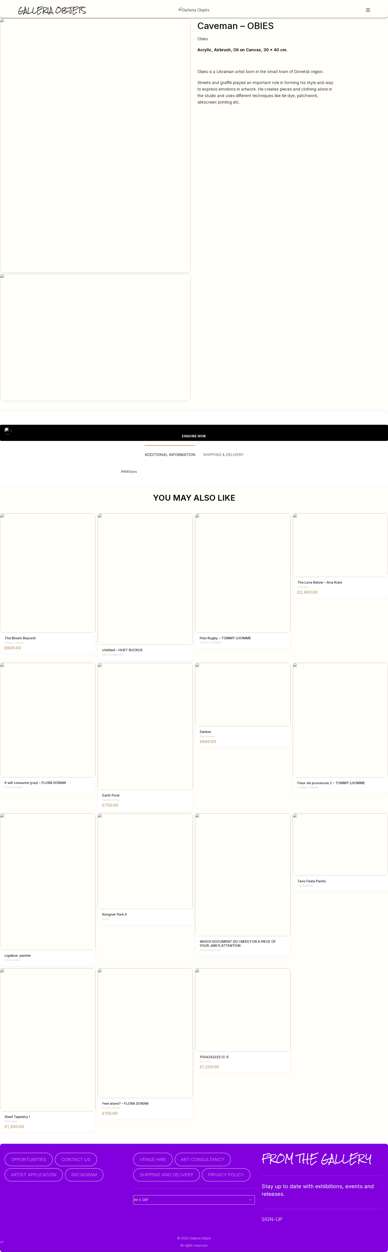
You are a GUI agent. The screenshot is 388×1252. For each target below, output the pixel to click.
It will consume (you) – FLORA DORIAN (35, 783)
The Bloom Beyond (19, 638)
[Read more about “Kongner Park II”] (189, 821)
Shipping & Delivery (223, 454)
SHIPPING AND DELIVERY (166, 1174)
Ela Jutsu (205, 1061)
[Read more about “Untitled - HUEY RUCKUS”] (189, 521)
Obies (202, 38)
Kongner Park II (114, 914)
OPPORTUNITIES (28, 1159)
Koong (105, 919)
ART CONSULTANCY (202, 1159)
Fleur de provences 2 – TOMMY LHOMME (331, 783)
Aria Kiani (302, 587)
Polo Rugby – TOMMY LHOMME (225, 638)
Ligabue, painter (17, 955)
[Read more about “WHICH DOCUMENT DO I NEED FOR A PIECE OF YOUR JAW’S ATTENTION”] (287, 821)
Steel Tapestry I (17, 1117)
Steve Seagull (207, 736)
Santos (205, 732)
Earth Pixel (110, 795)
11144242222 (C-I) (214, 1057)
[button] (92, 521)
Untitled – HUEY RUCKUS (122, 650)
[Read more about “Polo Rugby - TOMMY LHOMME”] (287, 521)
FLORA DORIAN (13, 787)
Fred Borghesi (12, 960)
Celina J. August (13, 642)
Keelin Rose (10, 1121)
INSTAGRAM (84, 1174)
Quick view (92, 531)
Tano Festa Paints (311, 881)
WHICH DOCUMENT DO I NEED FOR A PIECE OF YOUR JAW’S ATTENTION (238, 944)
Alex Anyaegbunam (113, 654)
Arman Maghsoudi (210, 950)
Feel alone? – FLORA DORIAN (125, 1104)
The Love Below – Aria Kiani (319, 582)
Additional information (170, 454)
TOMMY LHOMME (210, 642)
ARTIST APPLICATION (33, 1174)
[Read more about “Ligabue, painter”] (92, 821)
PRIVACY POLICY (226, 1174)
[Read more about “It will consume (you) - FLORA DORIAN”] (92, 670)
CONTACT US (75, 1159)
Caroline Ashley (111, 800)
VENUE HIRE (153, 1159)
